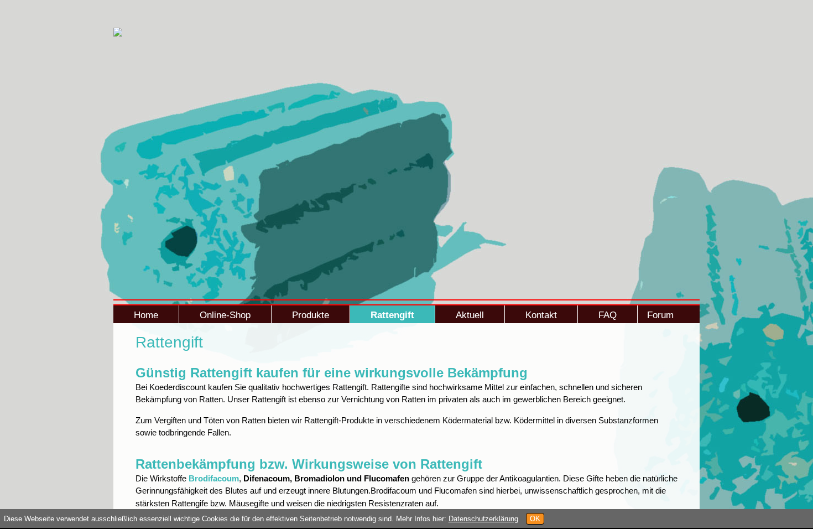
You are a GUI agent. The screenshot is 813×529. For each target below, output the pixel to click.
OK (535, 519)
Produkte (310, 315)
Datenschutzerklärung (483, 519)
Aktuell (470, 315)
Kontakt (541, 315)
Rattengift (392, 315)
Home (146, 315)
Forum (660, 315)
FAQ (607, 315)
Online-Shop (225, 315)
